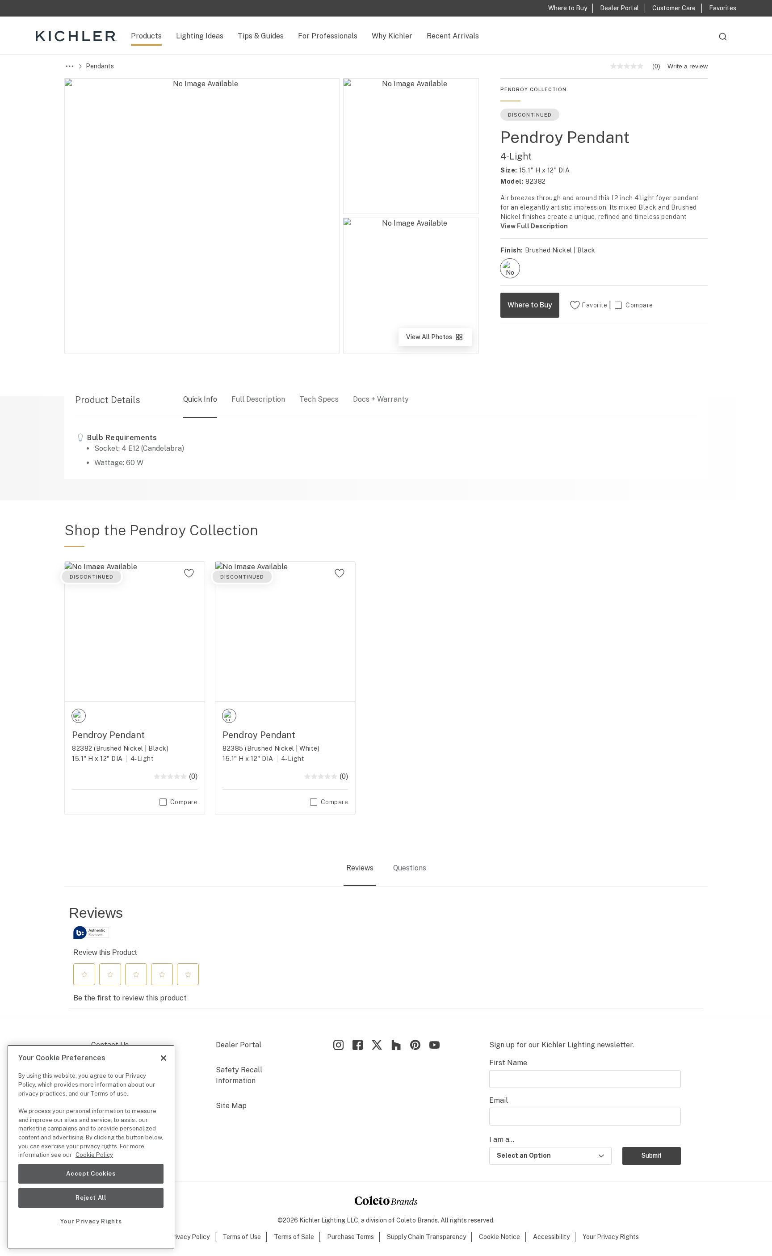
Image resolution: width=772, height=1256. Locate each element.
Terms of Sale (294, 1236)
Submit (652, 1155)
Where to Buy (530, 305)
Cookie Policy (94, 1154)
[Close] (163, 1058)
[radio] (510, 268)
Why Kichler (392, 36)
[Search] (722, 40)
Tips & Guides (261, 36)
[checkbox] (510, 268)
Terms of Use (241, 1236)
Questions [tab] (409, 868)
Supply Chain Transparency (426, 1236)
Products (146, 36)
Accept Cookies (90, 1173)
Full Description (258, 399)
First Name (508, 1063)
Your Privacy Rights (611, 1236)
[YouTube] (434, 1045)
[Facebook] (357, 1045)
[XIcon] (377, 1045)
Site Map (231, 1105)
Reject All (91, 1197)
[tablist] (386, 868)
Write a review (687, 66)
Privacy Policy (189, 1236)
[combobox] (722, 40)
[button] (84, 974)
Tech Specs (319, 399)
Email (498, 1100)
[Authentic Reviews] (91, 932)
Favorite (594, 305)
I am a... (501, 1139)
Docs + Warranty (381, 399)
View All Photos (438, 339)
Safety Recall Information (239, 1075)
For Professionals (327, 36)
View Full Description (534, 226)
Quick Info (200, 399)
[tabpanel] (386, 956)
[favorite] (189, 573)
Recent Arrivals (453, 36)
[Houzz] (396, 1045)
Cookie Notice (499, 1236)
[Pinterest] (415, 1045)
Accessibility (551, 1236)
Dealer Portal (238, 1045)
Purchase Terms (350, 1236)
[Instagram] (338, 1045)
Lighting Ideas (199, 36)
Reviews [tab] (359, 868)
